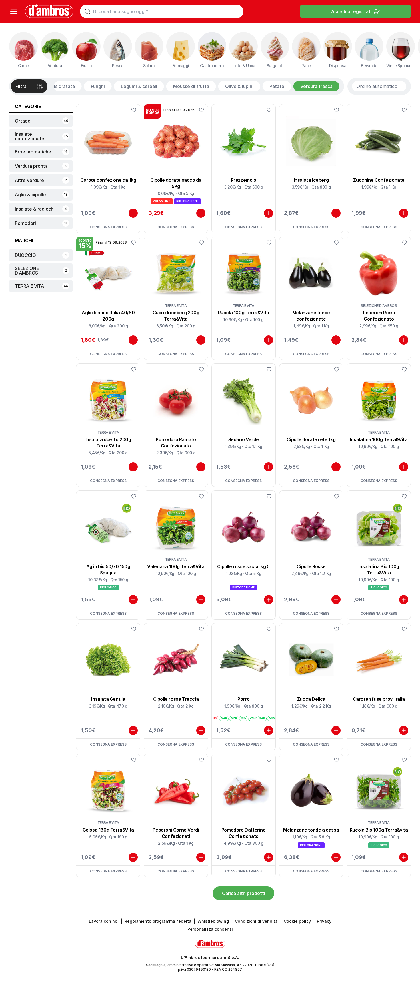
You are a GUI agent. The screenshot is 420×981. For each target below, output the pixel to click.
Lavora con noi (104, 921)
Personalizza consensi (210, 929)
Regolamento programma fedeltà (158, 921)
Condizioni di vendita (256, 921)
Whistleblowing (213, 921)
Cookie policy (297, 921)
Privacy (324, 921)
